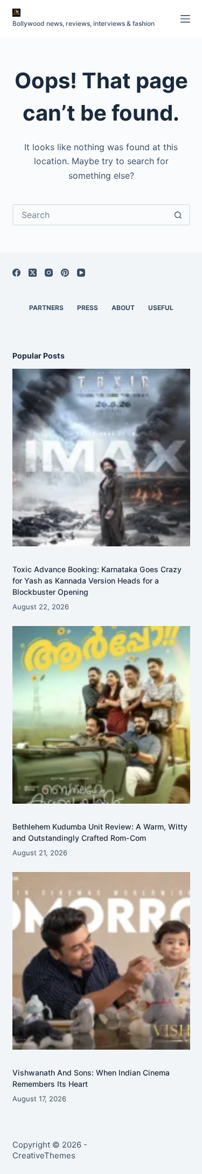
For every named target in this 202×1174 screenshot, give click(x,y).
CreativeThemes (43, 1155)
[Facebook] (16, 273)
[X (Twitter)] (33, 273)
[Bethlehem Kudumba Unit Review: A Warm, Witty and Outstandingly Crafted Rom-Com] (101, 715)
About (123, 308)
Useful (160, 308)
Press (87, 308)
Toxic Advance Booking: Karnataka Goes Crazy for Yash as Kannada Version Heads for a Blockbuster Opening (97, 580)
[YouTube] (81, 273)
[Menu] (185, 19)
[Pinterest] (65, 273)
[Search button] (178, 215)
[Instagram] (49, 273)
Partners (46, 308)
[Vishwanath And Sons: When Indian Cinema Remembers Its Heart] (101, 961)
